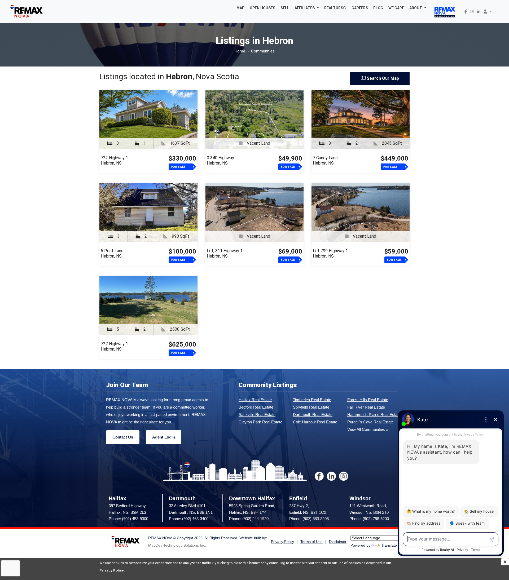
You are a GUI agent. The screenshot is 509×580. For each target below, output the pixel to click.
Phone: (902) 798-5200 (369, 518)
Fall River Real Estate (366, 407)
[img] (505, 562)
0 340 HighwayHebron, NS (220, 160)
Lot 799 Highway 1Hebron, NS (330, 253)
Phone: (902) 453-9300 (128, 518)
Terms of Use (311, 542)
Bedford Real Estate (256, 407)
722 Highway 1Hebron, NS (114, 160)
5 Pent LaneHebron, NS (112, 253)
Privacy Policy (111, 570)
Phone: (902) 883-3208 (309, 518)
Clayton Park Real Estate (260, 422)
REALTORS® (335, 8)
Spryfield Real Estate (311, 407)
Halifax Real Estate (255, 399)
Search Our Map (382, 78)
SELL (284, 8)
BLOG (378, 8)
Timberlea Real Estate (312, 399)
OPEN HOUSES (262, 8)
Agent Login (163, 437)
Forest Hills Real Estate (367, 399)
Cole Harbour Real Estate (315, 422)
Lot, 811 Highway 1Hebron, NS (225, 253)
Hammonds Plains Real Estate (374, 414)
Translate (389, 545)
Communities (263, 51)
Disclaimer (337, 542)
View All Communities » (367, 429)
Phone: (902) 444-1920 (249, 518)
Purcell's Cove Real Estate (370, 422)
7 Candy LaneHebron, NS (325, 160)
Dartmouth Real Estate (312, 414)
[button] (306, 8)
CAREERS (360, 8)
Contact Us (122, 437)
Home (240, 51)
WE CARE (396, 8)
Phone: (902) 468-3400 (188, 518)
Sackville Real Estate (257, 414)
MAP (240, 8)
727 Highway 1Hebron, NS (114, 346)
